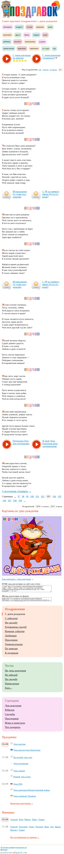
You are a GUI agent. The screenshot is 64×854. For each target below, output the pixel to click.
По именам (11, 648)
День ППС (18, 784)
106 (4, 500)
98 (23, 496)
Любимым (11, 635)
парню (36, 35)
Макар (57, 827)
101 (37, 496)
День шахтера (19, 744)
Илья (21, 819)
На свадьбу (11, 622)
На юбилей (11, 674)
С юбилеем (11, 618)
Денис (31, 827)
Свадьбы (10, 714)
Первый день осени (22, 777)
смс (39, 69)
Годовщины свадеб (15, 626)
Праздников (12, 718)
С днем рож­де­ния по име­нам (22, 56)
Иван (46, 827)
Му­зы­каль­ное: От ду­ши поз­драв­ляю (20, 194)
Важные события (14, 631)
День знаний (19, 771)
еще (54, 48)
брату (26, 35)
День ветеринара (20, 763)
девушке (40, 27)
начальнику (30, 41)
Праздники (11, 639)
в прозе (46, 69)
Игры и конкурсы (15, 722)
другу (17, 35)
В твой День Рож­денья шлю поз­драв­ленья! (50, 444)
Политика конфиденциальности (14, 847)
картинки (34, 48)
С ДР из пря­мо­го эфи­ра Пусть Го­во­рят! (50, 194)
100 (32, 496)
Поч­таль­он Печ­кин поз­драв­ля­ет (21, 442)
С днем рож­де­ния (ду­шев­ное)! (51, 56)
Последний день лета (22, 757)
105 (59, 496)
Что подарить (12, 727)
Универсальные (14, 644)
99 (27, 496)
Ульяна (41, 819)
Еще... (8, 687)
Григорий (23, 827)
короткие (22, 48)
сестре (29, 27)
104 (54, 496)
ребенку (6, 41)
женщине (7, 27)
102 (42, 496)
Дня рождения (13, 705)
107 (9, 500)
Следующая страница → (16, 491)
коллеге (17, 41)
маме (50, 27)
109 (20, 500)
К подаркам (11, 652)
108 (15, 500)
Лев (52, 827)
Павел (34, 819)
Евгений (39, 827)
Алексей (14, 819)
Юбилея (9, 709)
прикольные (8, 48)
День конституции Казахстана (26, 750)
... (15, 496)
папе (45, 35)
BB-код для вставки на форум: (15, 596)
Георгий (14, 827)
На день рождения (15, 670)
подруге (19, 27)
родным (42, 42)
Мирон (27, 819)
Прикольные (12, 683)
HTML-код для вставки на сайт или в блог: (21, 584)
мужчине (7, 35)
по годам (45, 48)
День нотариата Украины (24, 796)
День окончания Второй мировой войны (31, 790)
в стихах (53, 69)
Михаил (13, 830)
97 (19, 496)
